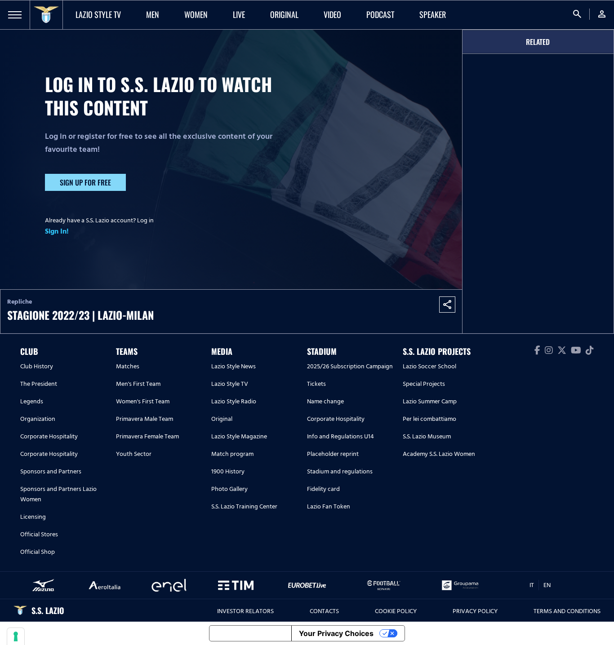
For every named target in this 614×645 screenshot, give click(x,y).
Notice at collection (250, 633)
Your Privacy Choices (336, 633)
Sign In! (57, 231)
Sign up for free (85, 182)
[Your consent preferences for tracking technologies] (15, 636)
